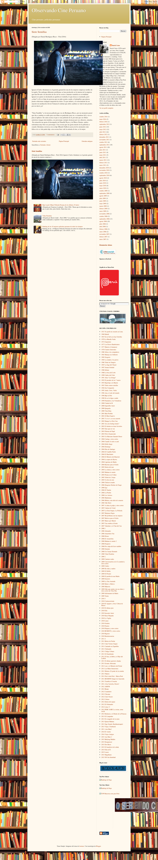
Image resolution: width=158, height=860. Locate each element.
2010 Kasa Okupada (107, 616)
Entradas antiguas (87, 141)
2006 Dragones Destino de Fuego (111, 485)
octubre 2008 (103, 216)
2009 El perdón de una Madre (110, 576)
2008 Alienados (106, 531)
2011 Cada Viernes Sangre (109, 644)
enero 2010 (102, 188)
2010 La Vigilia (106, 618)
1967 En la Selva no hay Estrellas (111, 337)
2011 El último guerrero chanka (111, 661)
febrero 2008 (103, 229)
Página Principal (64, 141)
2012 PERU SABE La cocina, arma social (112, 710)
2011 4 (103, 639)
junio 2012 (102, 127)
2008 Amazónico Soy (107, 534)
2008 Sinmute (105, 549)
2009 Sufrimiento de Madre (109, 593)
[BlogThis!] (64, 135)
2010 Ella (104, 611)
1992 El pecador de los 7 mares (110, 380)
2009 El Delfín (105, 571)
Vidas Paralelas (47, 216)
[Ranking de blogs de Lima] (105, 788)
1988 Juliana (105, 370)
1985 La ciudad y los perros (109, 360)
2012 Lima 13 (105, 707)
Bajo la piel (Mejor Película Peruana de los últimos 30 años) (60, 205)
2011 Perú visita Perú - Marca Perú (112, 676)
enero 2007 (102, 239)
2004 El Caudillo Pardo (108, 452)
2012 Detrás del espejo (108, 702)
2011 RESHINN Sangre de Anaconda (112, 679)
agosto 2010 (103, 178)
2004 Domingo (105, 447)
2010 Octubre (105, 623)
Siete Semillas (39, 32)
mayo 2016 (102, 119)
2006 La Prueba (106, 493)
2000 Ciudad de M (107, 403)
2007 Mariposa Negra (107, 513)
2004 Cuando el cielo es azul (110, 441)
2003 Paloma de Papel (108, 431)
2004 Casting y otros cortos (109, 439)
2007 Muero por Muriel (108, 521)
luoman (81, 846)
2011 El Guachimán (107, 654)
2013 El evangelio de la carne (110, 719)
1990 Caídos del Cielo (108, 375)
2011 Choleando (106, 649)
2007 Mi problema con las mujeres (111, 516)
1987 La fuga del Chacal (108, 365)
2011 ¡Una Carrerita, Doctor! (110, 684)
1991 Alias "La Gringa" (108, 378)
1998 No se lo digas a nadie (109, 398)
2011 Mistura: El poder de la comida (112, 671)
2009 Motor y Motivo (108, 584)
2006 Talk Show (106, 503)
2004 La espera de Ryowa (109, 459)
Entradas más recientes (39, 141)
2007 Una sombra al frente (109, 523)
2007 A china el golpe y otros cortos (112, 505)
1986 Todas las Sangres (108, 362)
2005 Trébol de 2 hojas (108, 477)
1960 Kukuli (105, 334)
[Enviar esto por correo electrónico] (62, 135)
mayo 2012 (102, 129)
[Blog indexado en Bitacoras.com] (109, 794)
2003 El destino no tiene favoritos (111, 426)
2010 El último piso (107, 608)
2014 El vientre (106, 732)
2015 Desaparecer (106, 742)
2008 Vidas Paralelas (107, 554)
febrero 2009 (103, 209)
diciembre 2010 (104, 168)
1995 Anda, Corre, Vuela (109, 390)
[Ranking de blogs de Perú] (105, 780)
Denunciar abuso (105, 245)
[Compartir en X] (66, 135)
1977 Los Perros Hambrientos (110, 344)
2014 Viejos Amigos (107, 734)
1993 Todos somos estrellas (109, 385)
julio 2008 (102, 224)
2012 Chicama (105, 694)
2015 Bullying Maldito (108, 739)
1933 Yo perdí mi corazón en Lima (112, 332)
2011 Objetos (105, 674)
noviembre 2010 (104, 170)
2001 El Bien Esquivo (108, 416)
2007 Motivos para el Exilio (109, 518)
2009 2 (103, 557)
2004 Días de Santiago (108, 449)
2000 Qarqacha (105, 408)
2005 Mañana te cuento (108, 472)
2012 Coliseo (105, 699)
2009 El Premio (106, 574)
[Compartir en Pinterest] (70, 135)
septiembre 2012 (104, 124)
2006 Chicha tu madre (108, 482)
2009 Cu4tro (105, 566)
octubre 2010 (103, 173)
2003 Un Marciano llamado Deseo (111, 436)
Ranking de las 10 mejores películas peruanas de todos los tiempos (62, 226)
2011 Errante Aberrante (108, 663)
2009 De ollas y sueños (108, 569)
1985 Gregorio (105, 357)
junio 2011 (102, 152)
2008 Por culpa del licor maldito (111, 546)
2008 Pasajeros (105, 544)
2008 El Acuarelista (107, 539)
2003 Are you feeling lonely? (110, 424)
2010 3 (103, 598)
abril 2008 (102, 226)
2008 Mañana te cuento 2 (109, 541)
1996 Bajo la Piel (106, 396)
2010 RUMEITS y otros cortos (110, 631)
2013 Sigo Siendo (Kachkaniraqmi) (112, 724)
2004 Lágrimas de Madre (109, 462)
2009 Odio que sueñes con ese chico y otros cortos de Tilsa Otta (112, 590)
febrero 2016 (103, 122)
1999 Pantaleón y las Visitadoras (111, 401)
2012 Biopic (105, 689)
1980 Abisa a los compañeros (110, 352)
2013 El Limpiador (107, 716)
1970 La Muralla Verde (108, 339)
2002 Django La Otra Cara (109, 421)
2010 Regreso (105, 634)
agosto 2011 (103, 147)
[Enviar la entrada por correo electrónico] (57, 135)
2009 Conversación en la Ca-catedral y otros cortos (113, 563)
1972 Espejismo (106, 342)
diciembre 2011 (104, 137)
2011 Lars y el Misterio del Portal (111, 666)
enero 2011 (102, 165)
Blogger (98, 846)
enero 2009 (102, 211)
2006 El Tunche (106, 490)
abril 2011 (102, 157)
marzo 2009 (103, 206)
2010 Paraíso (105, 626)
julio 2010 (102, 180)
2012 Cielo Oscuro (107, 697)
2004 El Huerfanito (107, 454)
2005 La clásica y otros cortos (110, 470)
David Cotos (116, 45)
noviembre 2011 (104, 140)
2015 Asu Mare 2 (106, 737)
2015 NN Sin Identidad (108, 757)
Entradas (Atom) (45, 145)
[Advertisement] (124, 813)
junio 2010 (102, 183)
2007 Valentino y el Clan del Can (111, 526)
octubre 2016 (103, 117)
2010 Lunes (104, 621)
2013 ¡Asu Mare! (106, 729)
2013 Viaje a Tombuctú (108, 727)
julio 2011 (102, 150)
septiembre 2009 (104, 193)
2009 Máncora (105, 586)
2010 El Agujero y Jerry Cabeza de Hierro (112, 604)
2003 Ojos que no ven (108, 429)
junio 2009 (102, 201)
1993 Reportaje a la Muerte (109, 383)
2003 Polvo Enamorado (108, 434)
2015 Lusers (105, 752)
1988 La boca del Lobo (108, 373)
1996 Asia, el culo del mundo (110, 393)
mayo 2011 (102, 155)
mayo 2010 (102, 186)
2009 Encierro (105, 579)
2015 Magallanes (106, 755)
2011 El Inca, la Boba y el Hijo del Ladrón (112, 657)
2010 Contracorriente (107, 601)
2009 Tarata (105, 596)
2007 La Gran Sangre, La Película (111, 511)
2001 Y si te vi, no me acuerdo (110, 418)
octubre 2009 (103, 191)
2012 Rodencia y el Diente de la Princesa (113, 714)
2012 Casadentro (106, 692)
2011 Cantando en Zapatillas (110, 646)
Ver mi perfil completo (106, 108)
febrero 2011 (103, 163)
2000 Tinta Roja (106, 411)
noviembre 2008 (104, 214)
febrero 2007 (103, 237)
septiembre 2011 (104, 145)
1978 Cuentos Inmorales (108, 350)
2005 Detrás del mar (107, 467)
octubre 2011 (103, 142)
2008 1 (103, 528)
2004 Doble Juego (106, 444)
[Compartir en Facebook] (68, 135)
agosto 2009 (103, 196)
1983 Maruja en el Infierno (109, 355)
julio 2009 (102, 198)
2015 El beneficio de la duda (110, 747)
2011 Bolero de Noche (108, 641)
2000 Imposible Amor (108, 406)
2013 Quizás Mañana (107, 721)
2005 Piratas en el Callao (109, 475)
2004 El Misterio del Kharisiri (110, 457)
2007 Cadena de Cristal (108, 508)
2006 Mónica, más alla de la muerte (112, 500)
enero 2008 (102, 232)
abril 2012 (102, 132)
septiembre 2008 (104, 219)
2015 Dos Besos (106, 744)
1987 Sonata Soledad (107, 367)
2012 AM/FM (105, 686)
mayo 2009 (102, 203)
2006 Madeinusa (106, 498)
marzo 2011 (103, 160)
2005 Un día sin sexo (107, 480)
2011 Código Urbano (107, 651)
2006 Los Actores (106, 495)
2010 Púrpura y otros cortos (109, 628)
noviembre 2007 (104, 234)
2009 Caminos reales (107, 559)
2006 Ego (104, 488)
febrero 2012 (103, 134)
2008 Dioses (105, 536)
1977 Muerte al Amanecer (109, 347)
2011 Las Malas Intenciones (109, 669)
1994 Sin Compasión (107, 388)
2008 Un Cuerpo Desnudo (109, 551)
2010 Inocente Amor (107, 613)
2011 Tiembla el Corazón (109, 681)
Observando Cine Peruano (59, 10)
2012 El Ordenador (107, 704)
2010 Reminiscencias (107, 636)
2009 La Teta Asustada (108, 581)
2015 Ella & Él (106, 750)
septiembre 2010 (104, 175)
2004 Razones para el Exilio (109, 465)
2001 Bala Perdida (107, 413)
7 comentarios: (51, 135)
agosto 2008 (103, 221)
